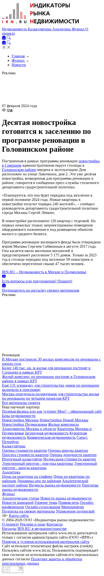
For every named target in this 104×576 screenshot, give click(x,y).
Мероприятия (72, 507)
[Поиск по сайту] (9, 38)
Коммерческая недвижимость (51, 437)
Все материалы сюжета (21, 403)
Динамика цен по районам (39, 481)
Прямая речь (68, 503)
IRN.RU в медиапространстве (42, 529)
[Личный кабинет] (4, 38)
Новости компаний (18, 503)
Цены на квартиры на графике (27, 476)
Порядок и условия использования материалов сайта (45, 542)
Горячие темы (46, 503)
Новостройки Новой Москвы (64, 420)
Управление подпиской (75, 511)
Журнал (78, 29)
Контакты (54, 524)
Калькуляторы (40, 29)
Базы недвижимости (19, 416)
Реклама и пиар (32, 524)
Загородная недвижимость (46, 433)
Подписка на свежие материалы (28, 511)
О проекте (10, 524)
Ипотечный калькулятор (22, 459)
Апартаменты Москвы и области (29, 429)
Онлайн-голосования (42, 507)
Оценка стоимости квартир (24, 450)
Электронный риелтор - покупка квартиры (37, 463)
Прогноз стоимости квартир (25, 455)
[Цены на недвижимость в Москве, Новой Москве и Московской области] (40, 25)
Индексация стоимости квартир (69, 459)
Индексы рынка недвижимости (55, 485)
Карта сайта (19, 516)
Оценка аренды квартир (68, 450)
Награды (9, 529)
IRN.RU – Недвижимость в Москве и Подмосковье (44, 272)
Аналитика (62, 29)
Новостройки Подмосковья (24, 424)
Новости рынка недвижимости (66, 498)
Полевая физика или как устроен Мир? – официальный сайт (52, 411)
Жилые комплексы (63, 424)
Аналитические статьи (20, 498)
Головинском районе (19, 170)
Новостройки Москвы (20, 420)
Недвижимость (15, 29)
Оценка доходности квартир (73, 455)
